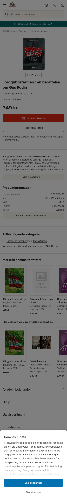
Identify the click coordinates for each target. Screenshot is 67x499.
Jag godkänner (33, 483)
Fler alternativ (33, 492)
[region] (33, 464)
